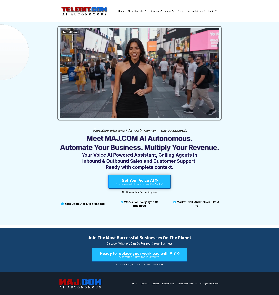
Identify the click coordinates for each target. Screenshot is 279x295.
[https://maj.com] (80, 283)
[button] (146, 10)
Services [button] (155, 10)
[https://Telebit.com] (84, 11)
